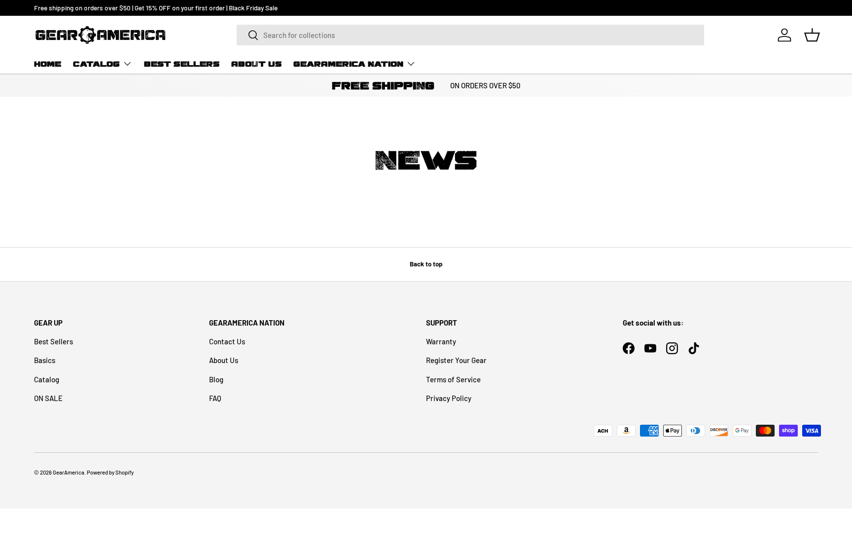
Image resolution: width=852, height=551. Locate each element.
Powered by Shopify (110, 472)
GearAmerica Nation (348, 64)
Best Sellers (181, 64)
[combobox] (470, 35)
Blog (216, 379)
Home (47, 64)
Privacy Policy (448, 398)
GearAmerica (68, 472)
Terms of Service (453, 379)
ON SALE (48, 398)
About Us (256, 64)
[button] (812, 35)
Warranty (441, 341)
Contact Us (227, 341)
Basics (44, 360)
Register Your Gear (456, 360)
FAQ (215, 398)
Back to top (426, 264)
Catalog (96, 64)
